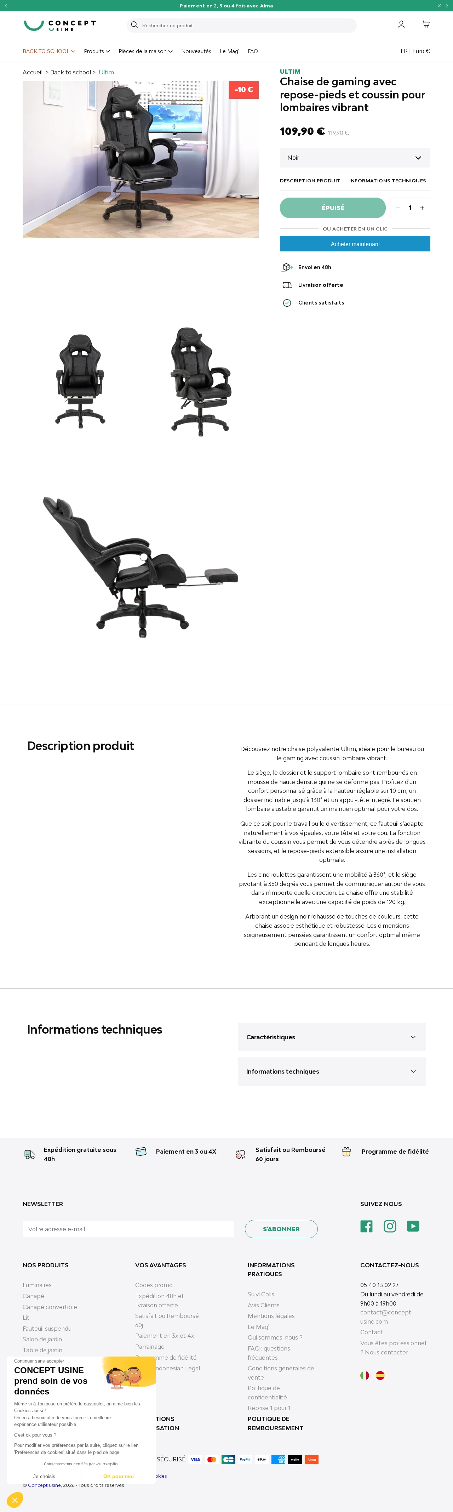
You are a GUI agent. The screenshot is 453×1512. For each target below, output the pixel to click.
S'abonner (281, 1229)
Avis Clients (264, 1305)
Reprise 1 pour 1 (269, 1407)
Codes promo (154, 1285)
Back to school (70, 72)
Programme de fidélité (395, 1151)
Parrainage (150, 1346)
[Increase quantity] (422, 208)
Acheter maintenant (355, 244)
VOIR (279, 5)
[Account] (396, 25)
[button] (14, 1499)
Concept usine (44, 1485)
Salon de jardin (42, 1339)
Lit (26, 1317)
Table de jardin (42, 1350)
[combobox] (246, 25)
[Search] (134, 25)
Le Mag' (229, 51)
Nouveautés (196, 51)
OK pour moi (118, 1476)
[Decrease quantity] (398, 208)
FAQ (253, 51)
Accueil (32, 72)
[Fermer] (439, 6)
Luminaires (37, 1285)
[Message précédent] (5, 5)
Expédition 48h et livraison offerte (159, 1300)
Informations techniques (387, 180)
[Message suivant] (447, 5)
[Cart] (420, 25)
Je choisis (44, 1476)
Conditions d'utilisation (157, 1423)
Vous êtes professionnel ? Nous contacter (393, 1348)
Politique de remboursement (275, 1423)
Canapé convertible (50, 1307)
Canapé (33, 1296)
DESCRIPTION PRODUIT (310, 180)
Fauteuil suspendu (47, 1328)
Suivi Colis (261, 1294)
